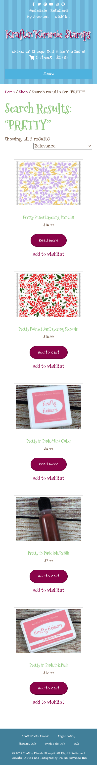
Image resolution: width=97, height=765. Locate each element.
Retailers (59, 10)
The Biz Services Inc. (72, 758)
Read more (48, 240)
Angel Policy (66, 736)
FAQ (76, 744)
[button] (48, 254)
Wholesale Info (55, 744)
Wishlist (62, 16)
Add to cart (48, 352)
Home (10, 92)
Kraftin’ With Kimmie (35, 736)
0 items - (51, 58)
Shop (23, 92)
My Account (38, 16)
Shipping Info (27, 744)
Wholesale (38, 10)
